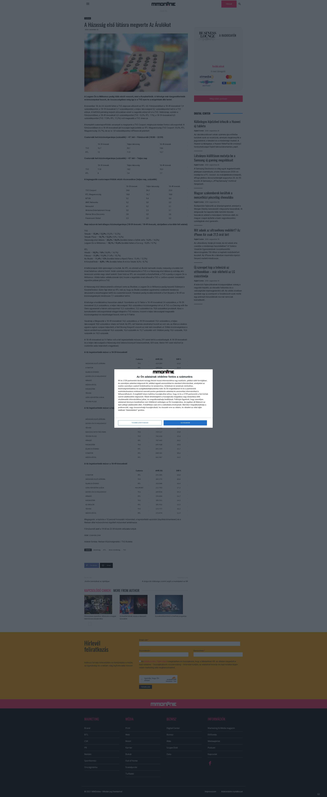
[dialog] (163, 398)
